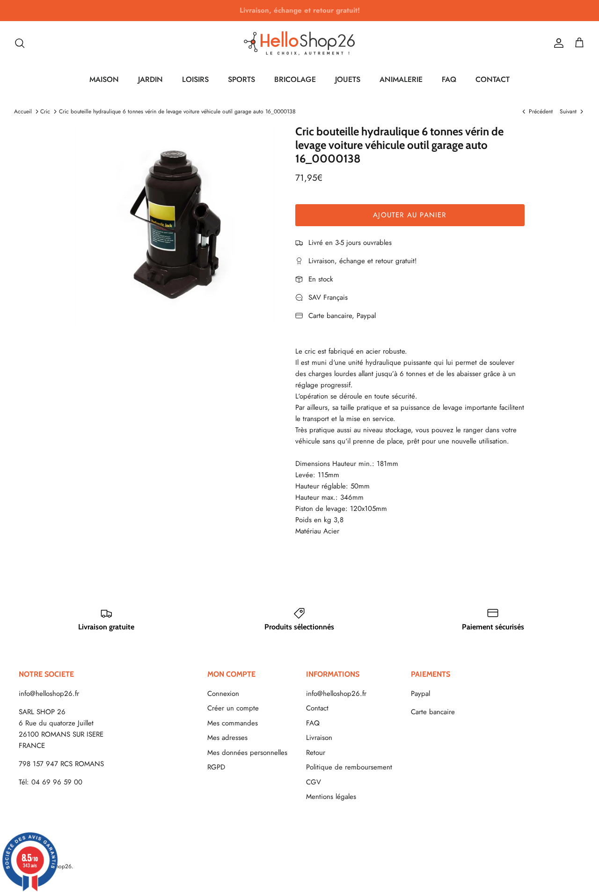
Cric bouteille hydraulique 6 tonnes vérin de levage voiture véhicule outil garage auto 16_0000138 (177, 111)
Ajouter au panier (409, 215)
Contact (317, 708)
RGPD (216, 767)
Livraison (319, 737)
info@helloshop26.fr (49, 693)
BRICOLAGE (295, 79)
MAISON (104, 79)
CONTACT (492, 79)
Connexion (223, 693)
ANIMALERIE (401, 79)
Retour (315, 752)
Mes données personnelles (247, 752)
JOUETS (347, 79)
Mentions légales (331, 796)
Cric (45, 111)
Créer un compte (233, 708)
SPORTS (241, 79)
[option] (175, 225)
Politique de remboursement (349, 767)
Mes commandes (232, 723)
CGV (313, 782)
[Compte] (556, 43)
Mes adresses (227, 737)
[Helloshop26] (299, 43)
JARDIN (150, 79)
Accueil (23, 111)
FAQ (449, 79)
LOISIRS (195, 79)
